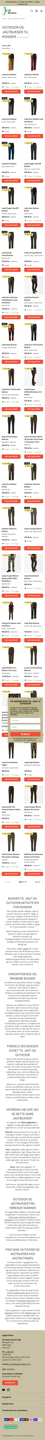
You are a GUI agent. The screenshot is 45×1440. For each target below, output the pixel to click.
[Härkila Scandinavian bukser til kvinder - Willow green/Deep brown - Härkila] (33, 841)
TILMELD (25, 734)
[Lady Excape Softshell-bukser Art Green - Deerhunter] (33, 377)
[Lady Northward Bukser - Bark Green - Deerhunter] (33, 563)
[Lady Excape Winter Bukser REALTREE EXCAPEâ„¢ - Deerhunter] (11, 563)
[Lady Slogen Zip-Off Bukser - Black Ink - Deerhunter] (33, 151)
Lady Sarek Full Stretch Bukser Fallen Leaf (11, 809)
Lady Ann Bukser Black (31, 209)
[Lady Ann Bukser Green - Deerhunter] (11, 471)
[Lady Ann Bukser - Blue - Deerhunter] (11, 151)
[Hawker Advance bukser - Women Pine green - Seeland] (11, 516)
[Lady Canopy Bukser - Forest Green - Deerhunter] (33, 240)
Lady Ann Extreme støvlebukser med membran (10, 300)
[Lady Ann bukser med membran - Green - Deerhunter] (11, 610)
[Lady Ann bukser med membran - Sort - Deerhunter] (33, 106)
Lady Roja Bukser (9, 344)
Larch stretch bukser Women (33, 669)
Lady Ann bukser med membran (33, 120)
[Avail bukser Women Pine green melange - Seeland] (11, 841)
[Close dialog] (41, 699)
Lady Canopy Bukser (33, 253)
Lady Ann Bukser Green (9, 485)
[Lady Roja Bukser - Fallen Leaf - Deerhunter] (33, 610)
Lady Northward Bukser (31, 298)
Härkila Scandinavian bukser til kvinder (33, 855)
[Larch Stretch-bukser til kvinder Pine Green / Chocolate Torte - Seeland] (33, 424)
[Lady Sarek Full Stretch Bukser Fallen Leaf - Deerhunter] (11, 794)
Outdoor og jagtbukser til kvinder (16, 18)
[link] (9, 882)
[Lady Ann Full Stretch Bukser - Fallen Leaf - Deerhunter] (11, 377)
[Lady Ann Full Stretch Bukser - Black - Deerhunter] (33, 332)
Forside (4, 18)
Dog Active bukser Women (9, 438)
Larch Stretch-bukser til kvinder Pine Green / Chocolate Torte (33, 439)
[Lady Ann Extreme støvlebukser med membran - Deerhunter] (11, 285)
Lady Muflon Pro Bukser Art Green (9, 669)
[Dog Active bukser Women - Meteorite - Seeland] (11, 424)
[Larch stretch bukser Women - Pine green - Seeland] (33, 655)
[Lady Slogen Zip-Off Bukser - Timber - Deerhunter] (11, 195)
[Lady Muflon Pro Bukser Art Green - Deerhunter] (11, 655)
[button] (31, 11)
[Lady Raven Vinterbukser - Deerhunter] (11, 240)
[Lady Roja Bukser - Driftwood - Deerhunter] (33, 750)
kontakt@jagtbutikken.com (20, 1364)
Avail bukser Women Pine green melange (11, 855)
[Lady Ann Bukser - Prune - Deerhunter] (11, 106)
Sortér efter (6, 46)
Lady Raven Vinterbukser (7, 254)
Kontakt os (10, 1383)
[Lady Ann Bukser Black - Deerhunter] (33, 195)
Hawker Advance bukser (9, 529)
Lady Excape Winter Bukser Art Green (32, 808)
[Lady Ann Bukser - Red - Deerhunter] (33, 62)
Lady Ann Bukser (9, 74)
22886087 (10, 1352)
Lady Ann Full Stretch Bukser (33, 346)
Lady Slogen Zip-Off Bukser (32, 164)
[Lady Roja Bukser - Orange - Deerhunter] (11, 332)
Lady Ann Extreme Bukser (32, 485)
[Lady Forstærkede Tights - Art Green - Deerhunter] (11, 750)
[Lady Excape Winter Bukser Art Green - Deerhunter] (33, 794)
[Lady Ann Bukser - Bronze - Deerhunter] (11, 62)
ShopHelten (30, 1436)
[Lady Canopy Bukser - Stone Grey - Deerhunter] (33, 516)
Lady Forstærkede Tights (9, 763)
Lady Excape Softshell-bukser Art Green (33, 392)
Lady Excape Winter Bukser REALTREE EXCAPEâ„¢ (10, 578)
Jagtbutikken (10, 1436)
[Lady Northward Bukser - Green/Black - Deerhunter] (33, 285)
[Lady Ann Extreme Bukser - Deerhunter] (33, 471)
